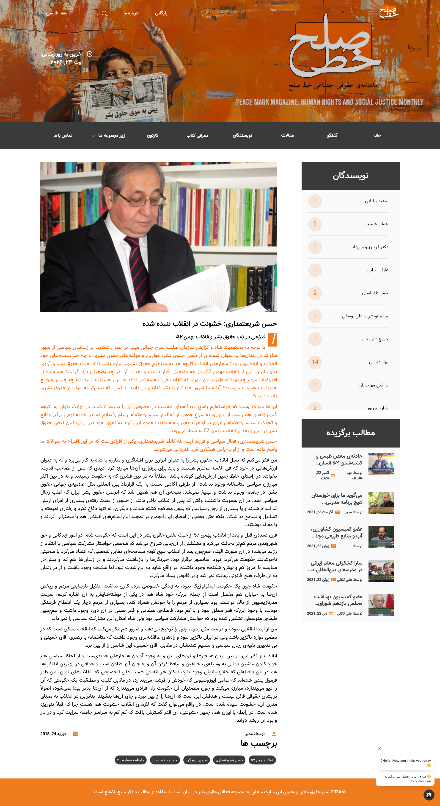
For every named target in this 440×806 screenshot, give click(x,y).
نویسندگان (242, 135)
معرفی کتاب (198, 135)
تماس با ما (62, 135)
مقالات (287, 135)
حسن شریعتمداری (229, 760)
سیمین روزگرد (197, 760)
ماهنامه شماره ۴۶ (130, 760)
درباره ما (131, 13)
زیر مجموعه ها (111, 135)
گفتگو (332, 135)
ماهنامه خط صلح (165, 760)
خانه (377, 135)
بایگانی (161, 13)
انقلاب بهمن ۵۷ (262, 760)
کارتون (152, 135)
